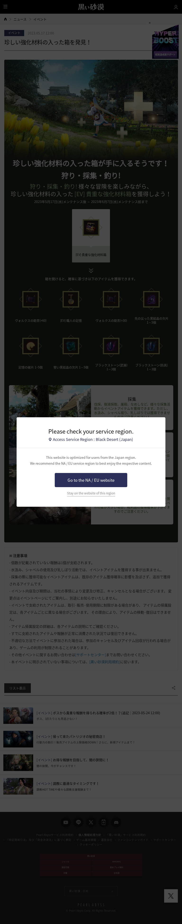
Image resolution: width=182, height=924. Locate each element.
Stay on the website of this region (91, 493)
